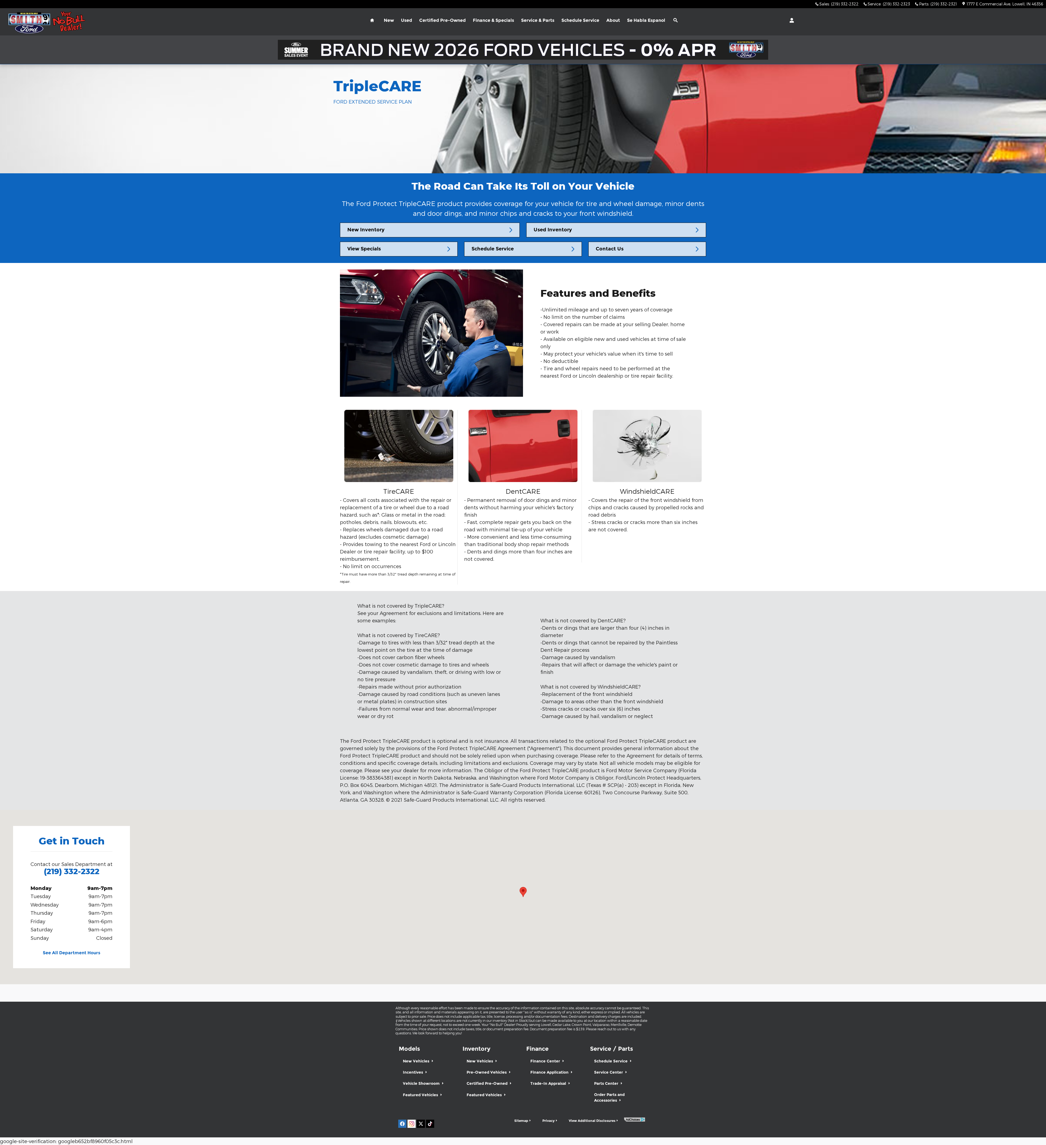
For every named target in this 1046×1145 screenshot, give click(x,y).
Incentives (413, 1072)
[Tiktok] (430, 1124)
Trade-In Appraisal (548, 1083)
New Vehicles (416, 1061)
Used (406, 20)
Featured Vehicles (421, 1095)
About (613, 20)
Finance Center (545, 1061)
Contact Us (610, 249)
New (389, 20)
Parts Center (606, 1083)
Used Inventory (553, 230)
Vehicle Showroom (422, 1083)
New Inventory (366, 230)
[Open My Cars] (790, 20)
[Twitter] (421, 1124)
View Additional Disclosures (592, 1121)
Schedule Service (580, 20)
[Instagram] (412, 1124)
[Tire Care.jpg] (398, 446)
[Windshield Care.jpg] (647, 446)
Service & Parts (537, 20)
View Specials (364, 249)
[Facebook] (402, 1124)
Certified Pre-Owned (442, 20)
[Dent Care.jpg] (523, 446)
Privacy (548, 1121)
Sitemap (521, 1121)
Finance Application (550, 1072)
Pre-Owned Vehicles (487, 1072)
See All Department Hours (71, 953)
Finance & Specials (493, 20)
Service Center (609, 1072)
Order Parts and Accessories (609, 1097)
